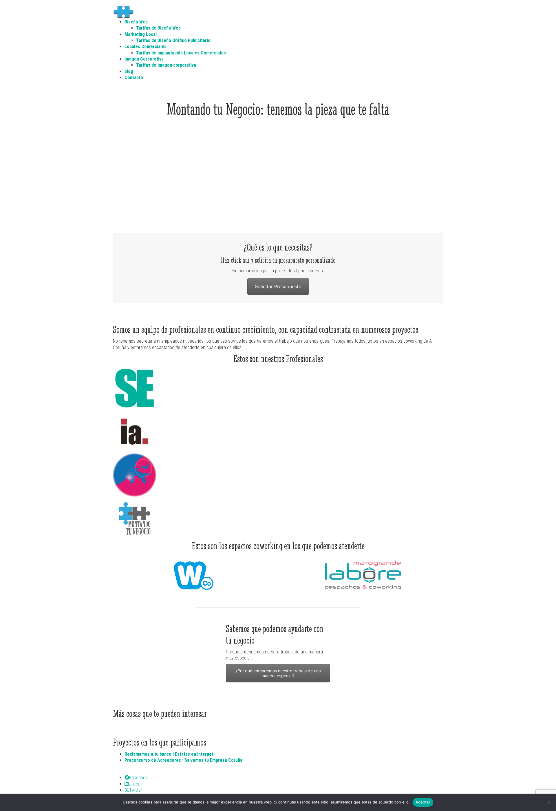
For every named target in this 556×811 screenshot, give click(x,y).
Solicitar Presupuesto (278, 286)
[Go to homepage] (126, 12)
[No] (549, 802)
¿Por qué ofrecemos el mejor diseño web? (405, 208)
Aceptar (423, 802)
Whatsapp (140, 680)
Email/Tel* (353, 665)
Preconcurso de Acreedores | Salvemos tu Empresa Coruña (183, 760)
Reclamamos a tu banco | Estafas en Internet (169, 754)
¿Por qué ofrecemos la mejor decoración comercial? (236, 208)
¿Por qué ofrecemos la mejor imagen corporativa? (151, 208)
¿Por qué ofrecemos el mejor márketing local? (320, 208)
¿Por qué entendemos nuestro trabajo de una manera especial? (278, 673)
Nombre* (352, 649)
